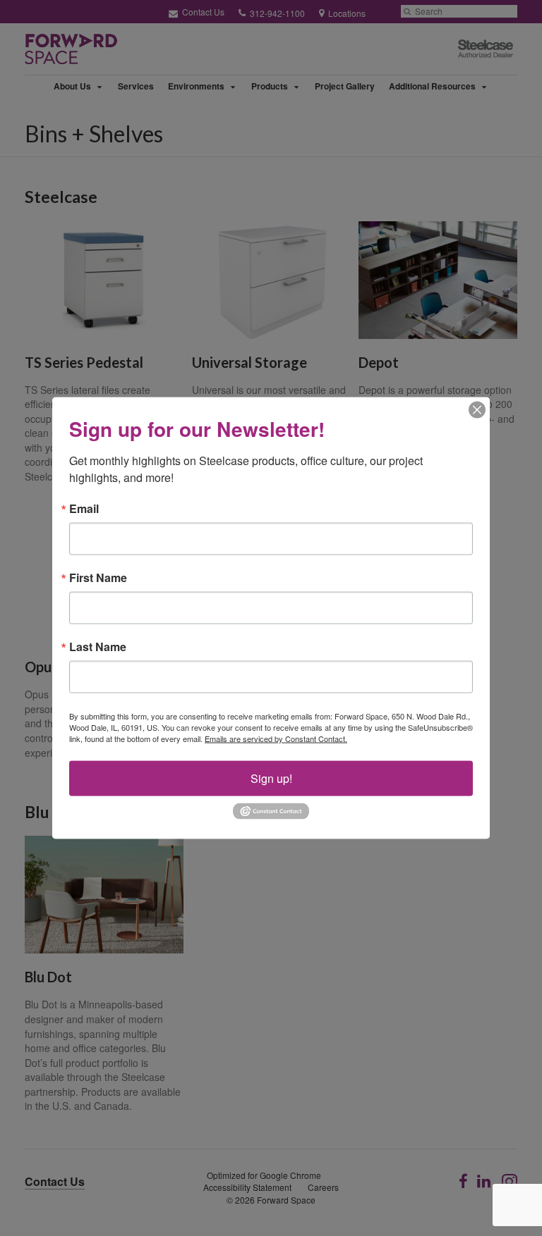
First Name (98, 577)
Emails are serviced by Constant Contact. (276, 738)
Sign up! (271, 778)
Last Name (97, 647)
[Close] (477, 410)
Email (84, 508)
